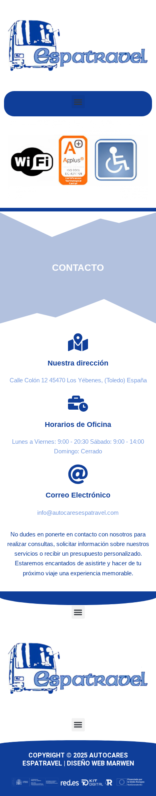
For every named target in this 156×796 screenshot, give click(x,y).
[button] (78, 101)
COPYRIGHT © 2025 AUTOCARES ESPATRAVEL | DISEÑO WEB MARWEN (78, 759)
